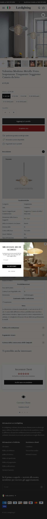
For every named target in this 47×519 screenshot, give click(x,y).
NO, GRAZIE (11, 271)
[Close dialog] (45, 244)
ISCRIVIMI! (11, 266)
